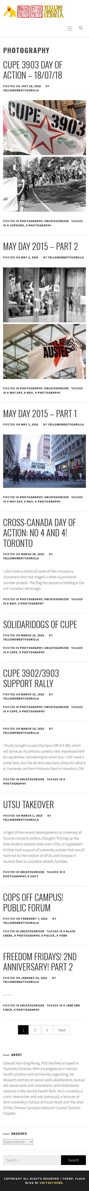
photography (40, 225)
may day (16, 392)
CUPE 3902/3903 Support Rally (31, 678)
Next (61, 1030)
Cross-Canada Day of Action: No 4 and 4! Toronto (39, 532)
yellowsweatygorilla (21, 90)
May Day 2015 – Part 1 (40, 413)
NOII (30, 392)
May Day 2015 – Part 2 (40, 246)
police (49, 935)
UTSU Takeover (28, 804)
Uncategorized (56, 221)
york (63, 935)
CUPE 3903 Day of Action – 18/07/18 (32, 69)
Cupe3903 (17, 225)
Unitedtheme (51, 1183)
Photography (31, 221)
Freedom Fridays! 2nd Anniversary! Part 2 (40, 961)
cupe (13, 652)
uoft (34, 876)
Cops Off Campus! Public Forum (33, 902)
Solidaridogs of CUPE (40, 624)
